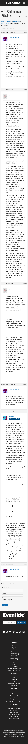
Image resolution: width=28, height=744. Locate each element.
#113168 (25, 32)
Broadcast (14, 652)
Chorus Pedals (14, 712)
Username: (5, 588)
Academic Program (14, 700)
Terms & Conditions (9, 736)
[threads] (17, 632)
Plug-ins (14, 648)
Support (14, 673)
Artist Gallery (14, 666)
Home (3, 21)
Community (14, 659)
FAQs (14, 677)
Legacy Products (14, 698)
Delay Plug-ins (14, 716)
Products (16, 21)
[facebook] (4, 632)
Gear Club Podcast (14, 670)
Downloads (14, 679)
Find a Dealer (14, 656)
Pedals (14, 646)
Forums (9, 21)
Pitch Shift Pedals (14, 710)
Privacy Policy (20, 736)
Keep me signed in (7, 601)
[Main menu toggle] (24, 3)
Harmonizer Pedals (14, 708)
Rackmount (14, 650)
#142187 (25, 384)
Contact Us (14, 685)
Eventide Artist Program (14, 668)
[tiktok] (14, 632)
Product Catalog (14, 654)
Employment (14, 696)
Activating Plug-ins (14, 683)
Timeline (14, 694)
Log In (5, 605)
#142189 (25, 411)
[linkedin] (23, 632)
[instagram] (7, 632)
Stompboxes (5, 23)
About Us (14, 692)
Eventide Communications (14, 702)
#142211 (25, 564)
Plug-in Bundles (14, 718)
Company (14, 688)
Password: (5, 593)
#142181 (25, 90)
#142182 (25, 283)
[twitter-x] (20, 632)
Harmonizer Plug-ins (14, 714)
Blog (14, 662)
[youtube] (10, 632)
